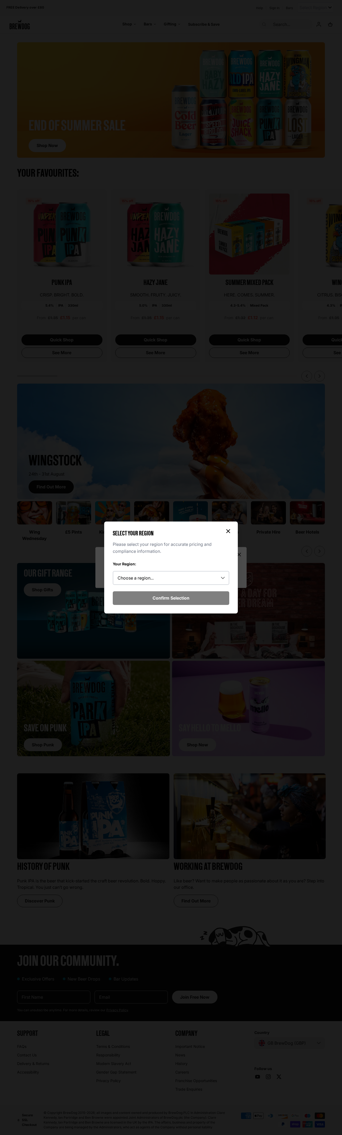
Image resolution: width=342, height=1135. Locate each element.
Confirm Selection (171, 598)
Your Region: (124, 564)
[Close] (228, 531)
